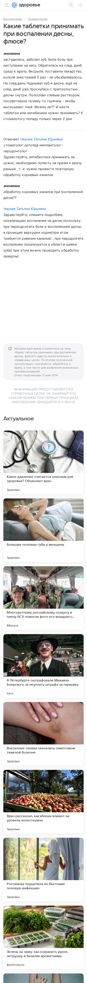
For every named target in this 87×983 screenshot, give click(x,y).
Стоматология (37, 19)
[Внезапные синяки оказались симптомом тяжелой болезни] (43, 734)
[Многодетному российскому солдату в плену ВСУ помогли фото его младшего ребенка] (43, 598)
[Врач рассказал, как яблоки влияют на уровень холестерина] (43, 801)
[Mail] (14, 5)
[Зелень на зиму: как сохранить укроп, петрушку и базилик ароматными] (43, 937)
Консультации (12, 19)
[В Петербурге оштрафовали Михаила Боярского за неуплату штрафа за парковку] (43, 666)
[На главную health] (28, 5)
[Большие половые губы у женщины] (43, 530)
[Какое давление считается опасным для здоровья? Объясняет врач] (43, 462)
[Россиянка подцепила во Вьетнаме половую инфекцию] (43, 869)
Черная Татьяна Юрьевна (41, 139)
